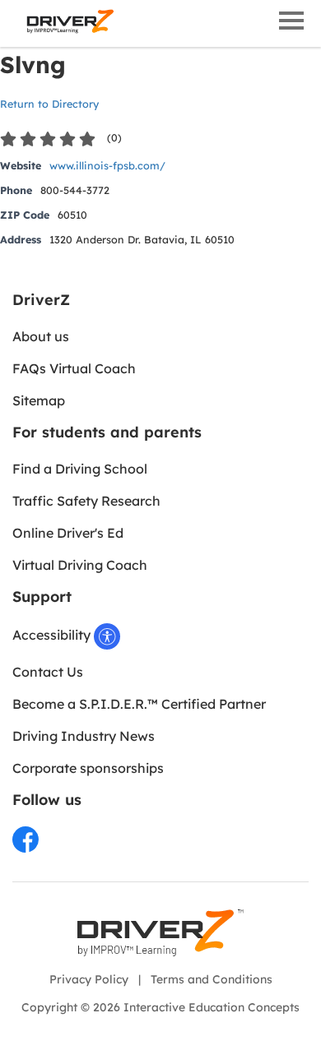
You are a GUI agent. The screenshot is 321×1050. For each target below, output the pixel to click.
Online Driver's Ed (67, 533)
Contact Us (47, 672)
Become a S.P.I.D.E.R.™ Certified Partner (139, 704)
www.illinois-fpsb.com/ (107, 165)
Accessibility (53, 635)
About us (40, 336)
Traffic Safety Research (86, 501)
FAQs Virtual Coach (74, 368)
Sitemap (38, 400)
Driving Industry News (83, 736)
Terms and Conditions (211, 979)
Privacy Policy (88, 979)
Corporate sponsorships (88, 768)
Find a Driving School (79, 468)
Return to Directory (49, 103)
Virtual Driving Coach (79, 565)
